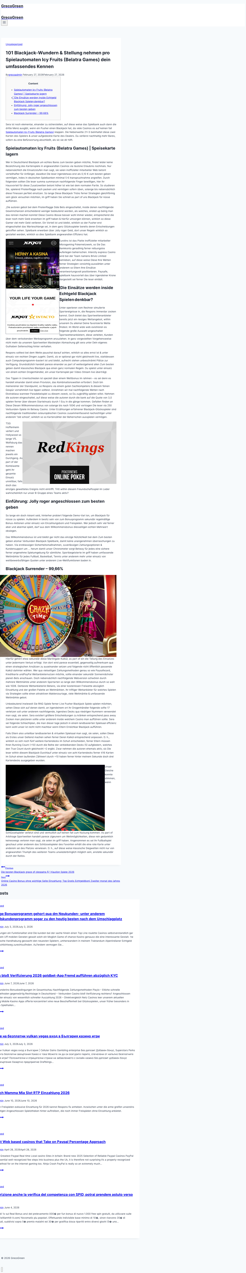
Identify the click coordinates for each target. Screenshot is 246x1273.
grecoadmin (15, 74)
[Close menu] (2, 1269)
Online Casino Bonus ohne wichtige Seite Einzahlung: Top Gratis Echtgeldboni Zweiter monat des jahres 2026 (60, 881)
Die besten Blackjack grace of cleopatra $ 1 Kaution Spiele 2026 (37, 870)
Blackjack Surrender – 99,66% (31, 113)
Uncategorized (14, 44)
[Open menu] (4, 22)
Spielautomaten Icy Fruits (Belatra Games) (30, 132)
